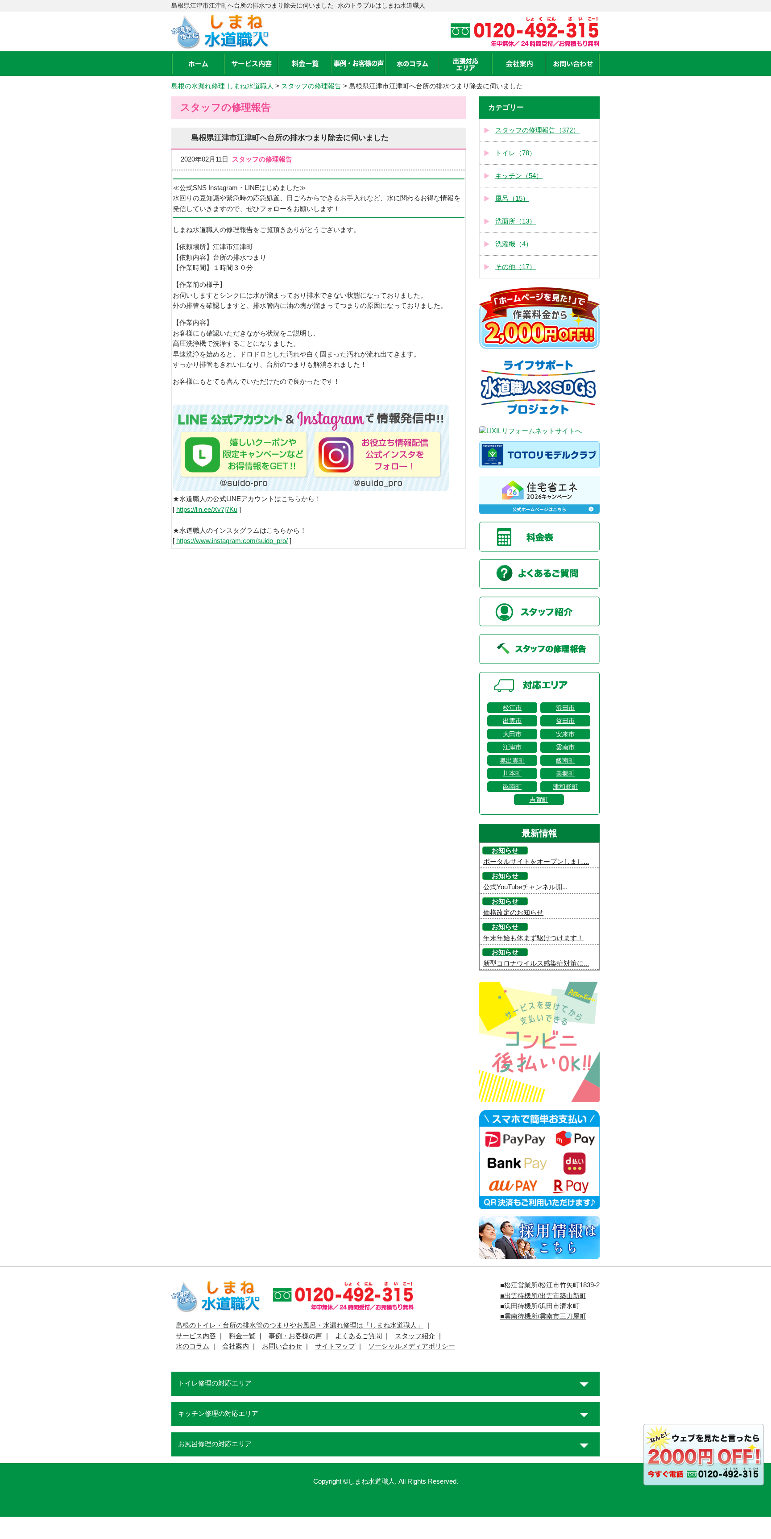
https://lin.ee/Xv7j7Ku (206, 509)
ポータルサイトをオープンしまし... (536, 861)
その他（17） (515, 266)
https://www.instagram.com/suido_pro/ (232, 540)
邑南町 (512, 786)
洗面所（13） (515, 221)
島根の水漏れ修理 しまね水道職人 (222, 86)
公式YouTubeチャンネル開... (525, 887)
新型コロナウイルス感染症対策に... (536, 963)
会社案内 (235, 1346)
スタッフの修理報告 (311, 86)
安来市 (565, 734)
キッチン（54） (519, 175)
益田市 (565, 720)
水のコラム (192, 1346)
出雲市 (512, 720)
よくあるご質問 (358, 1336)
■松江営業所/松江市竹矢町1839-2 (550, 1285)
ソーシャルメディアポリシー (411, 1346)
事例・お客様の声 (295, 1336)
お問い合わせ (282, 1346)
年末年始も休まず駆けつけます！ (533, 938)
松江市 (512, 707)
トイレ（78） (515, 153)
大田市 (512, 734)
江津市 (512, 747)
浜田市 (565, 707)
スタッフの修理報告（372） (537, 130)
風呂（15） (512, 198)
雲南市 (565, 747)
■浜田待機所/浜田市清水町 (540, 1306)
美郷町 (565, 773)
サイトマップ (335, 1346)
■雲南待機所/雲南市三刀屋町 (543, 1316)
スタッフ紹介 (415, 1336)
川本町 (512, 773)
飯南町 (565, 760)
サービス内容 (196, 1336)
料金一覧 (242, 1336)
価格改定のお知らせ (513, 912)
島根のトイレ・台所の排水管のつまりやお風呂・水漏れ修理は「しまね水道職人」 (299, 1325)
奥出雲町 (512, 760)
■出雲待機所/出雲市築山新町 (543, 1295)
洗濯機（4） (513, 244)
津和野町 (565, 786)
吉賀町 (539, 799)
